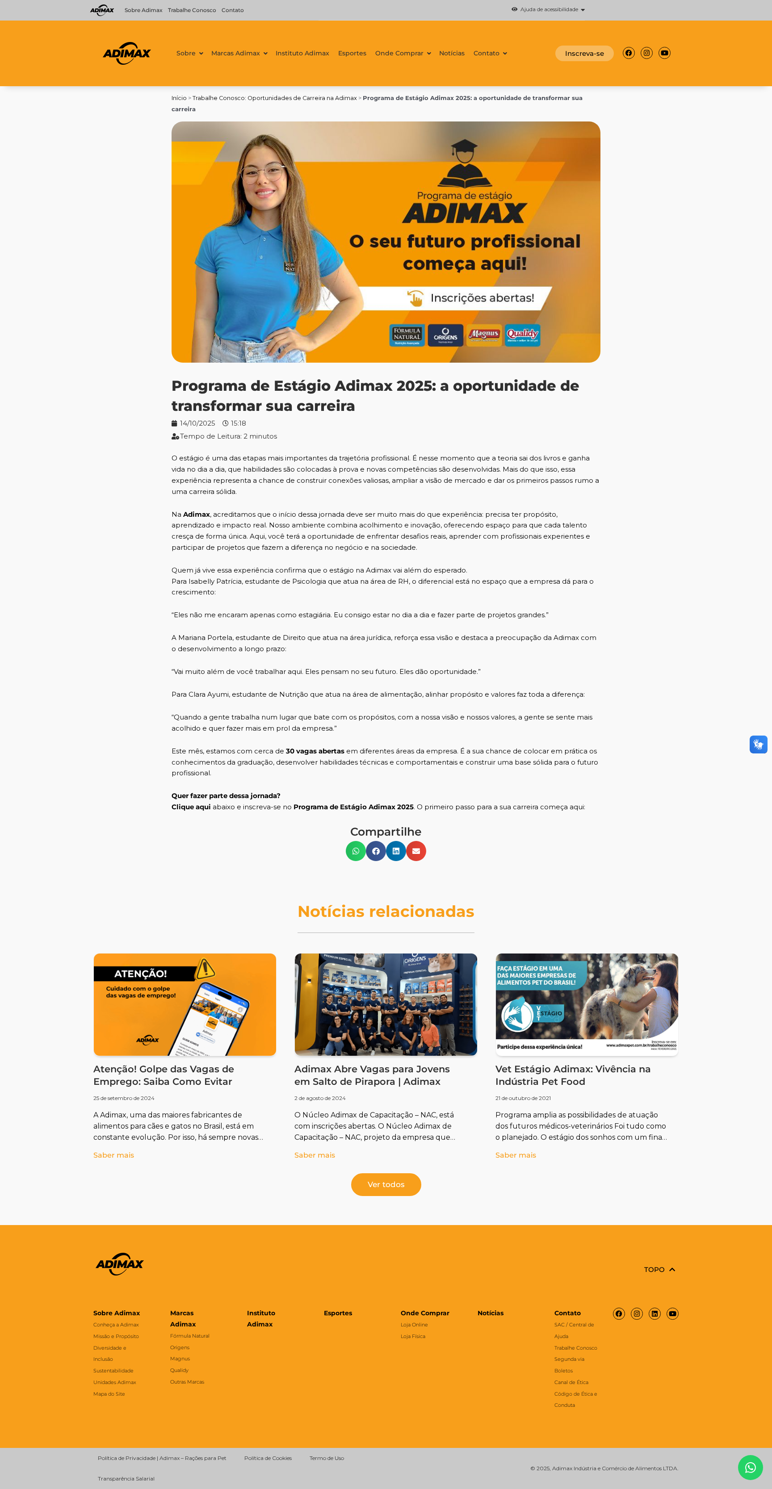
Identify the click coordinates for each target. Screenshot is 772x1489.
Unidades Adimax (114, 1382)
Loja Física (413, 1336)
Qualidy (179, 1370)
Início (179, 98)
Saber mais (113, 1155)
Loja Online (414, 1325)
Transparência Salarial (126, 1478)
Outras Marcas (187, 1382)
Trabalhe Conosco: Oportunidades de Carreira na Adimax (275, 98)
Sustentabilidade (113, 1371)
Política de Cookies (268, 1458)
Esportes (338, 1313)
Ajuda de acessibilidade (548, 10)
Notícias (490, 1313)
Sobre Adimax (144, 10)
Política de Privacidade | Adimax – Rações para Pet (162, 1458)
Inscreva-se (584, 53)
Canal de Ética (571, 1382)
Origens (179, 1347)
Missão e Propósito (116, 1336)
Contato (233, 10)
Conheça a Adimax (116, 1325)
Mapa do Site (109, 1394)
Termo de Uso (327, 1458)
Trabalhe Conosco (192, 10)
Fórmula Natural (190, 1336)
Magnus (180, 1358)
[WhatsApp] (750, 1467)
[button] (451, 10)
